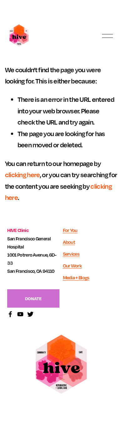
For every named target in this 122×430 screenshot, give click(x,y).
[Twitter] (30, 314)
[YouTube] (20, 314)
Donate (33, 298)
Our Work (72, 265)
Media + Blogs (76, 277)
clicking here (22, 175)
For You (70, 230)
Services (71, 254)
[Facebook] (10, 314)
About (69, 242)
